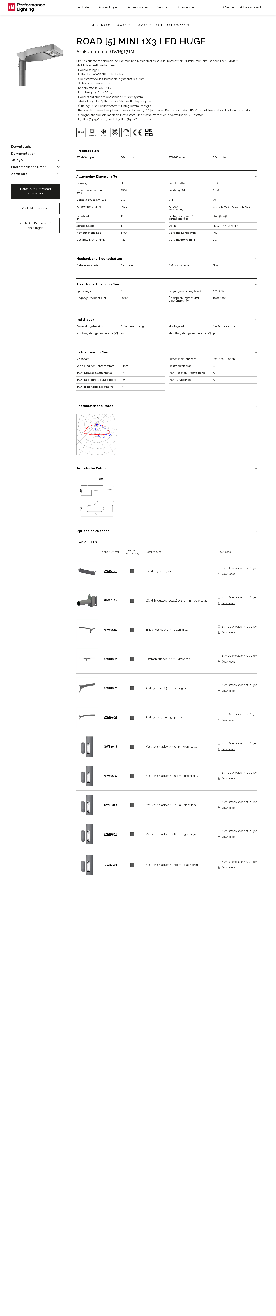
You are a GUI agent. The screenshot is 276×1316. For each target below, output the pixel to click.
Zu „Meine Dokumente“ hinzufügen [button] (35, 226)
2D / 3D (17, 160)
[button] (82, 7)
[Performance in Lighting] (26, 7)
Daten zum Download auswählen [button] (35, 191)
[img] (81, 132)
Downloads (228, 574)
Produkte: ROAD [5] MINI (116, 24)
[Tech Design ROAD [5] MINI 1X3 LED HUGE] (96, 497)
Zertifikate (19, 173)
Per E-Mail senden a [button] (35, 208)
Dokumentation (23, 153)
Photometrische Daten (29, 167)
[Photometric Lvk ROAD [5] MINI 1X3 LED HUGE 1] (96, 434)
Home (91, 24)
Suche (229, 7)
